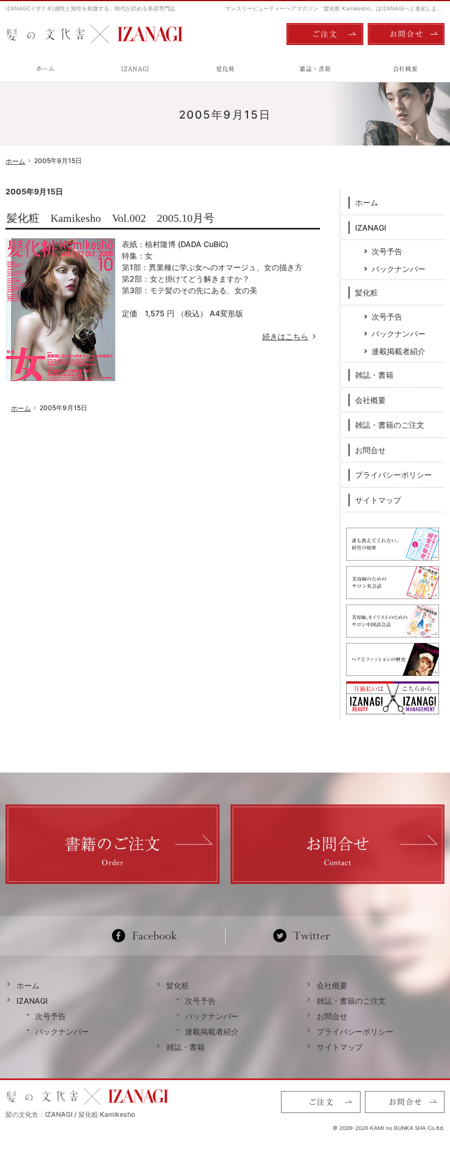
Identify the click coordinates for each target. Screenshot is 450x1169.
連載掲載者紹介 (398, 351)
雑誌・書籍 (374, 374)
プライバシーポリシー (393, 474)
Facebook (149, 935)
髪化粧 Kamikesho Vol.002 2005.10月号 (111, 218)
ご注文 (324, 34)
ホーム (366, 202)
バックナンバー (398, 268)
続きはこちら (291, 336)
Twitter (301, 935)
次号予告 (387, 251)
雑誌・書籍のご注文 (389, 424)
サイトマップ (378, 500)
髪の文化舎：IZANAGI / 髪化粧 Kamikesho (70, 1114)
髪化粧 (366, 292)
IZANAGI (370, 227)
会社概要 (370, 400)
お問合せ (370, 450)
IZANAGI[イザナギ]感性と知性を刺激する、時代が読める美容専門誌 (90, 8)
